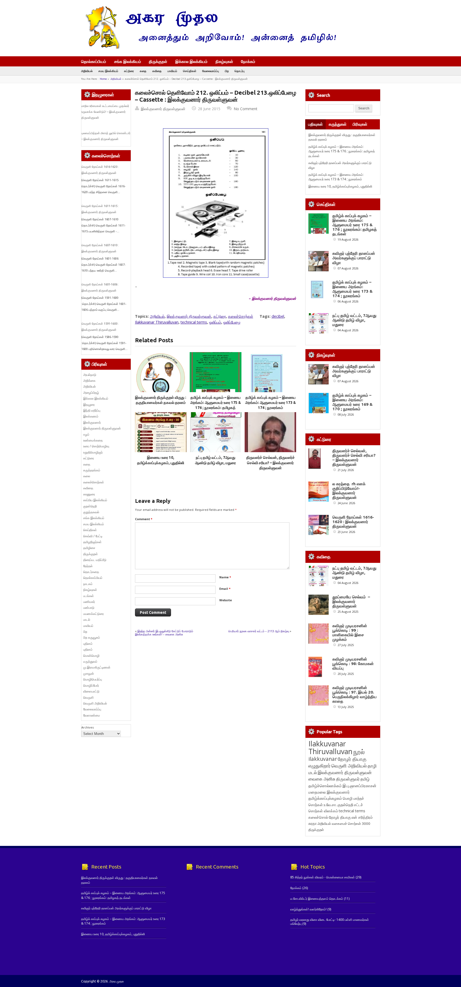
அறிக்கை (89, 380)
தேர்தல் (88, 566)
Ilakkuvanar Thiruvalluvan (156, 322)
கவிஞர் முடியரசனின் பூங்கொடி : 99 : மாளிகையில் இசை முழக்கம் (349, 632)
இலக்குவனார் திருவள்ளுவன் (163, 108)
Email (224, 589)
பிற (227, 71)
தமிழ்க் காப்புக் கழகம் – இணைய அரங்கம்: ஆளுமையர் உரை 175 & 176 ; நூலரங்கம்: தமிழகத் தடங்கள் (341, 151)
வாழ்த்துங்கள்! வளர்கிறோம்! (308, 909)
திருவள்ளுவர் (348, 779)
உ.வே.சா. (330, 804)
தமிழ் (364, 779)
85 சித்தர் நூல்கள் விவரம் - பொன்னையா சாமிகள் (322, 877)
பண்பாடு (88, 607)
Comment (143, 519)
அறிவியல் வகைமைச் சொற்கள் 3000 (343, 823)
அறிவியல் (87, 71)
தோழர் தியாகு (340, 817)
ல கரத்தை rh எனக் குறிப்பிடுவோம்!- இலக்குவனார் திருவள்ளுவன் (348, 490)
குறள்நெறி (90, 506)
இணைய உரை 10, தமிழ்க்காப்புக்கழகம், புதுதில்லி (340, 186)
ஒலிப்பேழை (231, 322)
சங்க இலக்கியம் (127, 61)
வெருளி (88, 697)
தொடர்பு (240, 71)
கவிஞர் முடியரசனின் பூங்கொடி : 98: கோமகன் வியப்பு (353, 663)
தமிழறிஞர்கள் (92, 542)
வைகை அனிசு (321, 779)
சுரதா (312, 823)
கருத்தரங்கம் (91, 470)
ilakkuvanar (322, 758)
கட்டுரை (129, 71)
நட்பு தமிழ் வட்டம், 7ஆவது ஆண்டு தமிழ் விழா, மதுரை (354, 320)
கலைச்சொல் (318, 817)
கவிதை (157, 71)
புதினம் (88, 643)
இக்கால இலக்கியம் (191, 61)
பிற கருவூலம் (91, 637)
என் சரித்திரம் (362, 817)
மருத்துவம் (90, 661)
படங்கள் (88, 596)
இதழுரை (89, 404)
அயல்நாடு (89, 374)
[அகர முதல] (208, 47)
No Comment (245, 108)
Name (225, 577)
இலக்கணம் (90, 416)
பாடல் (86, 619)
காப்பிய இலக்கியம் (95, 500)
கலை (86, 476)
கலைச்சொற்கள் (240, 316)
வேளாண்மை (91, 715)
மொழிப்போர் (91, 685)
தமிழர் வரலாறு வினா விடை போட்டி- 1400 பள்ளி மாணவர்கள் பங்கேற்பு (329, 921)
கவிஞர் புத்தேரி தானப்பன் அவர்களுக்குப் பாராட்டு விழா (353, 258)
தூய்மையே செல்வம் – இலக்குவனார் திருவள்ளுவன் (351, 601)
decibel (278, 316)
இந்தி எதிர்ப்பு (91, 410)
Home (103, 79)
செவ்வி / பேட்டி (92, 536)
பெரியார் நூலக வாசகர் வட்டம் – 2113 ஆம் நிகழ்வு (258, 631)
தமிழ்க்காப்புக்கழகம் (325, 798)
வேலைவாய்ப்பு (210, 71)
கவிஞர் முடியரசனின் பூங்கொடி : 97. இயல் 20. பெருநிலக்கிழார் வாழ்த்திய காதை (354, 694)
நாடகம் (88, 584)
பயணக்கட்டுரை (93, 613)
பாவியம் (172, 71)
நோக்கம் (248, 62)
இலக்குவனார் (92, 422)
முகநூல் (88, 673)
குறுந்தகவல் (91, 512)
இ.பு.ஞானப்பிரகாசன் (359, 785)
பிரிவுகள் (360, 124)
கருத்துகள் (338, 124)
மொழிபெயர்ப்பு (92, 679)
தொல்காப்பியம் (93, 61)
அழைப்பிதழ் (91, 392)
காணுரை (89, 494)
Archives (87, 727)
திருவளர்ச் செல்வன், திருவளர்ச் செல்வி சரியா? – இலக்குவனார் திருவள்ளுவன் (270, 462)
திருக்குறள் (158, 61)
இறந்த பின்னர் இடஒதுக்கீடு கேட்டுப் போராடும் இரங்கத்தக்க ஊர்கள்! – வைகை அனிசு (164, 632)
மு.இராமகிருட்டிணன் (96, 667)
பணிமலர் (89, 601)
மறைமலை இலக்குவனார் (329, 792)
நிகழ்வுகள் (224, 61)
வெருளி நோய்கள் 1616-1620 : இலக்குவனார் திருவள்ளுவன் (353, 521)
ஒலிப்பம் (215, 322)
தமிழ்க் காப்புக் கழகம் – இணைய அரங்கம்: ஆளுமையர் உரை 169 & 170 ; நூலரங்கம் (352, 402)
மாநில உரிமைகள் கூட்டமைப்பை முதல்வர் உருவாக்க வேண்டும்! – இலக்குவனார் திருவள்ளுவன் (105, 112)
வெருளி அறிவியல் (95, 703)
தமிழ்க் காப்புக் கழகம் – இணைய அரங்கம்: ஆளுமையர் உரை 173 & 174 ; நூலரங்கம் (270, 402)
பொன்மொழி (91, 655)
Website (225, 600)
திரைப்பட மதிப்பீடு (94, 560)
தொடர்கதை (91, 572)
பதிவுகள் (315, 124)
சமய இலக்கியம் (108, 71)
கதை (143, 71)
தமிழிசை (89, 548)
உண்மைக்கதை (93, 440)
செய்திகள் (189, 71)
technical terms (194, 322)
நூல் (359, 751)
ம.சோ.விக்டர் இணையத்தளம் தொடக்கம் (316, 898)
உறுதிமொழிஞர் (93, 452)
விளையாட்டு (91, 691)
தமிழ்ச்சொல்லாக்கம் (325, 785)
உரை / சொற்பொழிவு (96, 446)
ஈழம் (86, 434)
